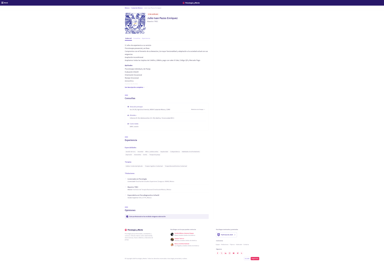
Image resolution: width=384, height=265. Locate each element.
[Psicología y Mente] (191, 3)
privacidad (178, 259)
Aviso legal (170, 259)
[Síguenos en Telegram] (237, 253)
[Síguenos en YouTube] (233, 253)
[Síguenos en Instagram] (229, 253)
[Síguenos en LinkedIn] (225, 253)
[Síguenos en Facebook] (217, 253)
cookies (184, 259)
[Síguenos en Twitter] (221, 253)
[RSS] (241, 253)
